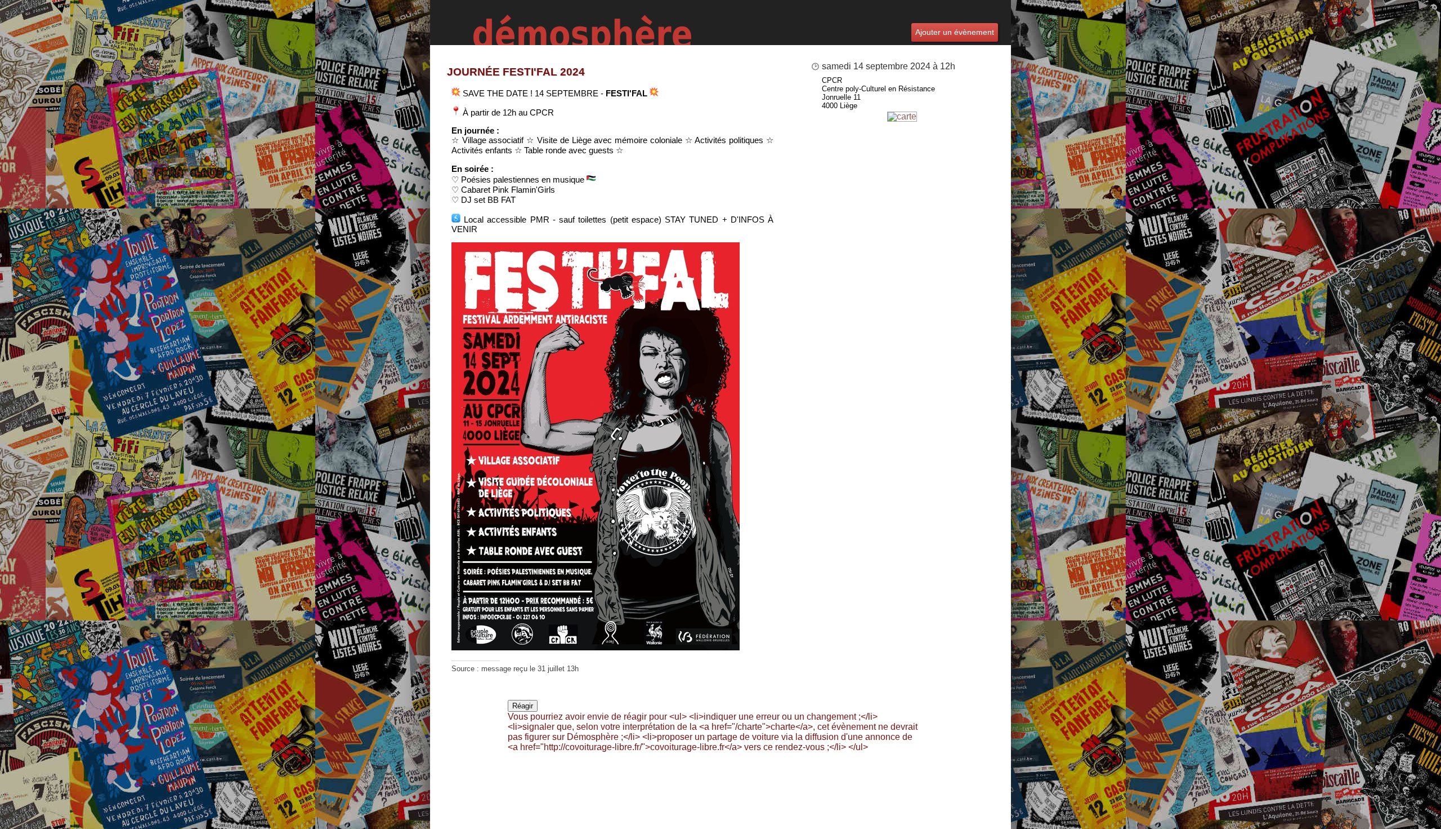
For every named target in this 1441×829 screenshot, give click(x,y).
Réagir (522, 706)
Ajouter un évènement (954, 32)
